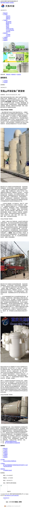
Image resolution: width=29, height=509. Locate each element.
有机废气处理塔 (9, 28)
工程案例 (5, 37)
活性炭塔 (8, 31)
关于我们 (5, 14)
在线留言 (7, 2)
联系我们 (12, 2)
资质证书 (8, 17)
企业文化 (8, 15)
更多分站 (16, 495)
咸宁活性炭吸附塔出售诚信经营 (12, 442)
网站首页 (5, 13)
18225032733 (6, 497)
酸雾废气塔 (8, 23)
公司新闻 (8, 34)
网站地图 (3, 2)
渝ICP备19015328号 (9, 495)
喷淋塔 (7, 24)
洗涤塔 (7, 27)
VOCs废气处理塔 (10, 30)
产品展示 (5, 20)
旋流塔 (7, 25)
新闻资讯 (5, 33)
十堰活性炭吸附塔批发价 (11, 441)
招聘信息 (8, 18)
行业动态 (8, 36)
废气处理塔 (8, 21)
